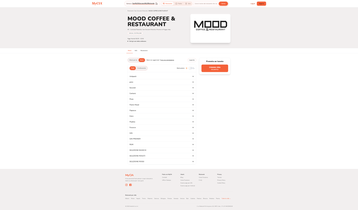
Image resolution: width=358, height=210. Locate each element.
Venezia (176, 198)
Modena (211, 198)
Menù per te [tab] (133, 60)
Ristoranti (130, 11)
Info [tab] (136, 50)
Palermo (150, 198)
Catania (192, 198)
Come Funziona (184, 180)
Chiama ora (214, 68)
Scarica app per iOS (186, 183)
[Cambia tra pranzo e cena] (191, 68)
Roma (132, 198)
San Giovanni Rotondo (141, 11)
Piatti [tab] (132, 68)
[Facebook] (130, 185)
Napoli (138, 198)
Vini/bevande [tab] (141, 68)
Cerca (223, 4)
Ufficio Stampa (166, 180)
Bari (187, 198)
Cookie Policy (221, 183)
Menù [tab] (129, 50)
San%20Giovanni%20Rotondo (143, 3)
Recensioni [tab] (144, 50)
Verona (182, 198)
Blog (181, 177)
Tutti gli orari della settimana (137, 41)
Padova (199, 198)
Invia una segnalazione (167, 60)
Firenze (170, 198)
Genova (156, 198)
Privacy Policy (221, 180)
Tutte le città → (226, 198)
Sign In (261, 4)
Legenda (192, 60)
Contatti (164, 177)
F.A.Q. (200, 180)
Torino (144, 198)
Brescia (205, 198)
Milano (127, 198)
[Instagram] (126, 185)
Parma (218, 198)
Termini (219, 177)
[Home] (97, 3)
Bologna (163, 198)
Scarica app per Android (187, 186)
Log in (253, 4)
